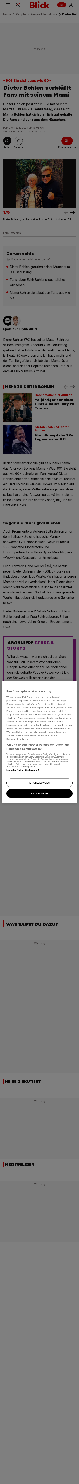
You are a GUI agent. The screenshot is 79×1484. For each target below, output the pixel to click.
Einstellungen (39, 783)
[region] (39, 742)
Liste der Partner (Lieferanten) (22, 770)
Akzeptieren (39, 793)
